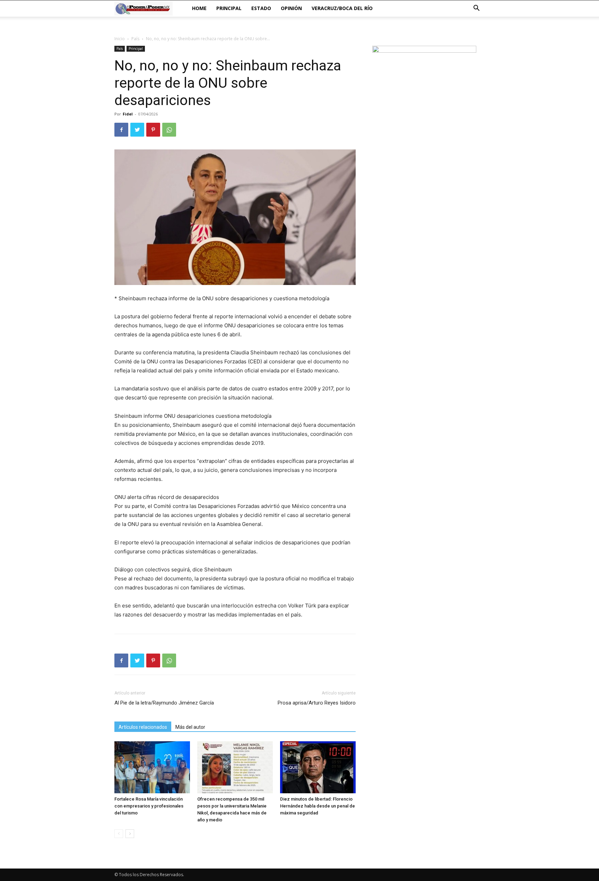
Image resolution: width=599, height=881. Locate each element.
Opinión (291, 8)
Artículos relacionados (143, 727)
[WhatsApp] (169, 130)
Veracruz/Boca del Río (342, 8)
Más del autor (190, 727)
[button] (476, 9)
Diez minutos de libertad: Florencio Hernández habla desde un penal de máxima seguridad (317, 805)
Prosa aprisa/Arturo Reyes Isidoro (317, 703)
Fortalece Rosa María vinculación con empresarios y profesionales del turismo (148, 805)
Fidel (128, 113)
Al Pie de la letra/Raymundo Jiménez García (164, 703)
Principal (229, 8)
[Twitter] (137, 130)
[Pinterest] (153, 130)
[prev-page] (118, 833)
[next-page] (129, 833)
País (135, 39)
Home (199, 8)
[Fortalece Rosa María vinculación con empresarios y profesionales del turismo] (152, 767)
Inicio (119, 39)
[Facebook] (121, 130)
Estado (261, 8)
